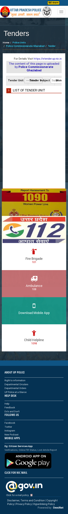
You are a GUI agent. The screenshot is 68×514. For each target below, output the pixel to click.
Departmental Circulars (16, 384)
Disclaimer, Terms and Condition (26, 500)
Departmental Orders (15, 388)
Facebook (10, 422)
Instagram (10, 430)
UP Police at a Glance (15, 392)
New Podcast (11, 434)
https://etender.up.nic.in (48, 58)
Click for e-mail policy (17, 495)
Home (6, 42)
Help (7, 403)
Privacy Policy (24, 504)
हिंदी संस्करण (53, 3)
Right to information (15, 380)
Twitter (8, 426)
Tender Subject (40, 80)
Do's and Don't (12, 411)
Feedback (10, 407)
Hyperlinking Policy (44, 504)
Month (60, 80)
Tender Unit (16, 80)
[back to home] (26, 12)
